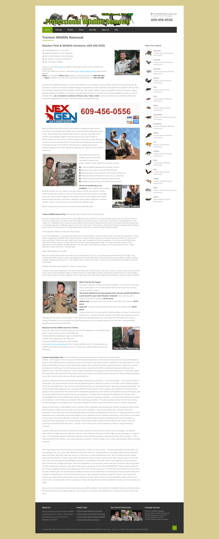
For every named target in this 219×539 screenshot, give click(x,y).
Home (47, 30)
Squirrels (156, 59)
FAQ (116, 30)
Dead (155, 187)
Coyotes (156, 151)
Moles (155, 105)
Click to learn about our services (90, 511)
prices (60, 67)
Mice (155, 96)
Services (58, 30)
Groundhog (157, 114)
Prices (81, 30)
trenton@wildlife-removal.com (165, 14)
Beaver (156, 133)
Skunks (156, 78)
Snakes (156, 178)
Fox (154, 142)
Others (156, 197)
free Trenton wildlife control (85, 71)
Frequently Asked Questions (88, 520)
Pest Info (92, 30)
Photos (70, 30)
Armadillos (157, 123)
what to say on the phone (56, 344)
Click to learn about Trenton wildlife (91, 517)
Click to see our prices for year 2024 (91, 514)
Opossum (157, 69)
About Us (105, 30)
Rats (155, 87)
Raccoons (157, 50)
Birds (155, 160)
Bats (155, 169)
